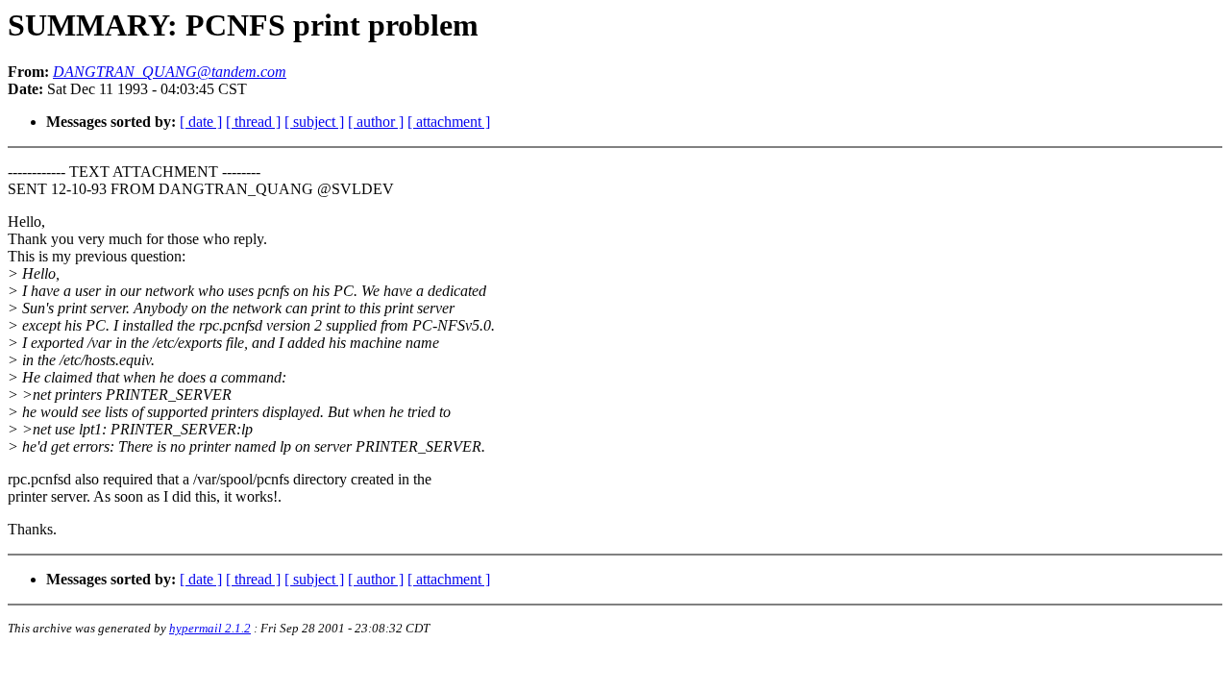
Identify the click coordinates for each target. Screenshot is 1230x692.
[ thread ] (253, 121)
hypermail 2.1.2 (210, 628)
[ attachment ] (448, 121)
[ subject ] (314, 121)
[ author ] (376, 121)
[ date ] (201, 121)
